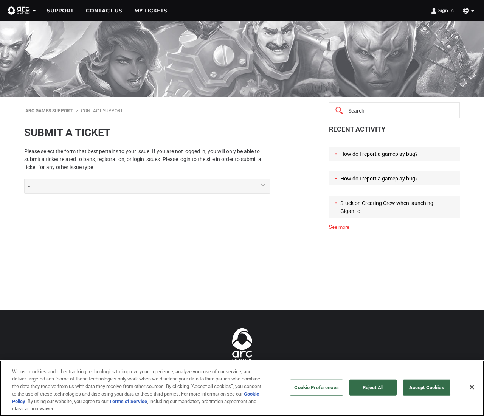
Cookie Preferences (316, 387)
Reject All (373, 387)
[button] (22, 11)
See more (339, 227)
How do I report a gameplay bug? (379, 153)
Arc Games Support (49, 110)
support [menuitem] (60, 10)
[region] (242, 388)
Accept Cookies (426, 387)
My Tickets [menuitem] (150, 10)
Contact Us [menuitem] (104, 10)
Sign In (446, 10)
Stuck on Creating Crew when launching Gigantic (386, 206)
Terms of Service (128, 400)
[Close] (472, 387)
